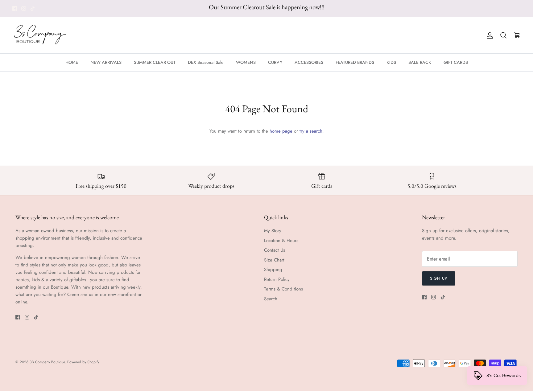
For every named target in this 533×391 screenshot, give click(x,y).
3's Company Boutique (47, 362)
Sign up (438, 278)
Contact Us (274, 250)
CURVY (275, 62)
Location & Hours (281, 240)
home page (281, 131)
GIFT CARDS (456, 62)
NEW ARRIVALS (106, 62)
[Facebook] (14, 8)
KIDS (391, 62)
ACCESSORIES (309, 62)
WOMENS (246, 62)
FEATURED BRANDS (355, 62)
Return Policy (277, 279)
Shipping (273, 269)
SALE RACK (419, 62)
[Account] (489, 35)
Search (270, 298)
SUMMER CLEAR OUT (155, 62)
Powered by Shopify (83, 362)
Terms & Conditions (283, 289)
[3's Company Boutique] (40, 35)
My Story (272, 230)
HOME (71, 62)
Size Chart (274, 260)
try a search (311, 131)
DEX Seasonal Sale (206, 62)
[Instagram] (23, 8)
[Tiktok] (32, 8)
